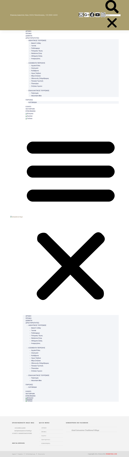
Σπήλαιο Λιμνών (36, 86)
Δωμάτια (43, 435)
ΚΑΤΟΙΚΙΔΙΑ (32, 102)
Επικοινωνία (41, 454)
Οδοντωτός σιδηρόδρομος (40, 78)
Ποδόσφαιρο (35, 48)
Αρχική (14, 454)
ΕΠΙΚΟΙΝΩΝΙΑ (31, 111)
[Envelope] (81, 14)
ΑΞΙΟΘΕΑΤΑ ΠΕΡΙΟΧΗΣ (36, 63)
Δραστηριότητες (45, 439)
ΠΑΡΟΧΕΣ (29, 100)
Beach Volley (36, 43)
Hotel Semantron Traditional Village (85, 430)
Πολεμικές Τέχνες (37, 51)
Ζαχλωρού (34, 68)
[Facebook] (92, 14)
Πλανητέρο (35, 83)
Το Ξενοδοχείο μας (30, 454)
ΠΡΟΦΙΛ (29, 33)
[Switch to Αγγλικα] (72, 116)
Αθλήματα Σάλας (36, 56)
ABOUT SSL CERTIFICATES (18, 443)
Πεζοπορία (34, 93)
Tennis (33, 46)
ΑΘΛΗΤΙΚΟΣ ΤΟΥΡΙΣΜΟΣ (37, 40)
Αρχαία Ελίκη (35, 65)
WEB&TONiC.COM (111, 454)
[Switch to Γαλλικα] (72, 118)
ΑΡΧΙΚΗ (28, 31)
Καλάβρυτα (35, 71)
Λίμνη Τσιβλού (36, 73)
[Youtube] (97, 14)
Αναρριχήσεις (35, 58)
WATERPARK (30, 109)
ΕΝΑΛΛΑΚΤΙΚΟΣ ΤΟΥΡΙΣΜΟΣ (38, 91)
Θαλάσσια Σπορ (36, 53)
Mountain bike (36, 96)
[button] (112, 7)
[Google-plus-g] (86, 14)
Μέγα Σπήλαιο (36, 76)
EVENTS (28, 106)
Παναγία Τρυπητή (37, 81)
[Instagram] (103, 14)
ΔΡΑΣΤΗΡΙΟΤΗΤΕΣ (32, 38)
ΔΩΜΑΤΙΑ (29, 36)
